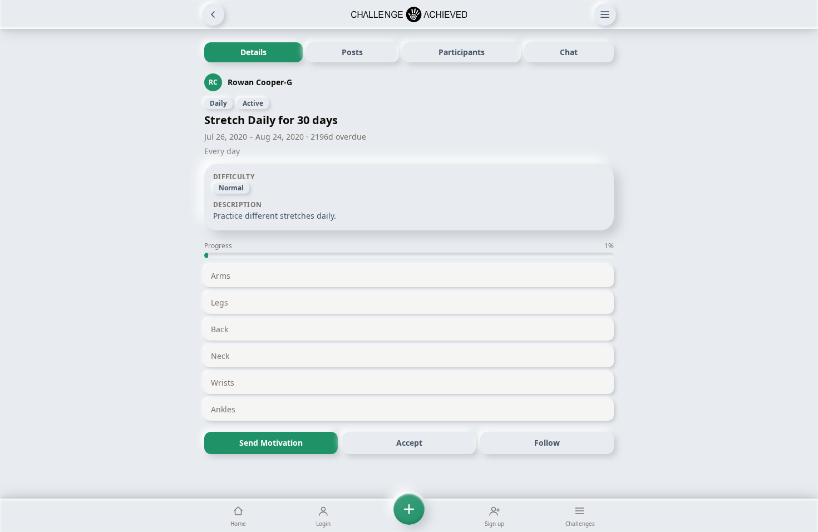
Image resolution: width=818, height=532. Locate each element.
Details (253, 52)
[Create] (409, 515)
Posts (352, 52)
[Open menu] (605, 14)
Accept (409, 442)
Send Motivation (271, 442)
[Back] (213, 14)
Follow (547, 442)
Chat (569, 52)
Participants (461, 52)
